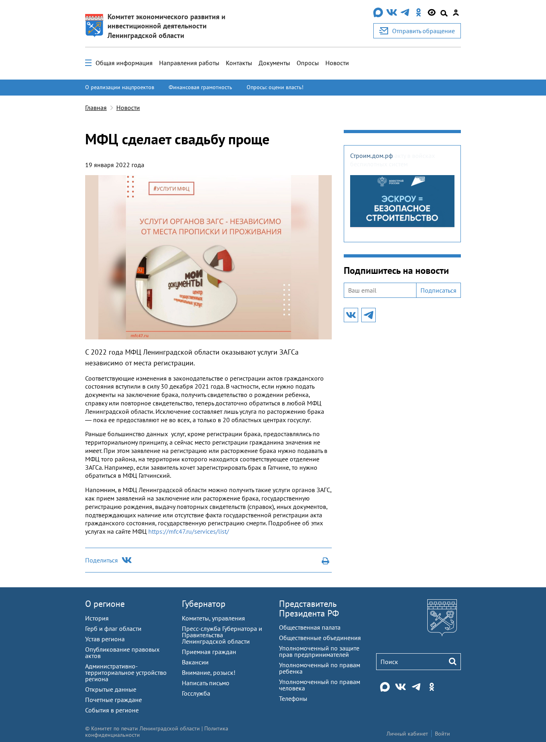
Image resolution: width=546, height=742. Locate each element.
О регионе (105, 603)
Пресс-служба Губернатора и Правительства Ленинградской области (222, 634)
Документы (274, 63)
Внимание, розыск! (208, 672)
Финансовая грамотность (200, 87)
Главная (96, 108)
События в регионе (112, 710)
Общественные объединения (320, 638)
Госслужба (196, 693)
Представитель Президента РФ (309, 608)
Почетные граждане (113, 700)
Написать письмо (205, 683)
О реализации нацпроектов (119, 87)
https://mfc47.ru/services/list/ (188, 531)
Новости (337, 63)
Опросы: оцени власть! (275, 87)
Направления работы (189, 63)
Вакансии (195, 662)
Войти (442, 733)
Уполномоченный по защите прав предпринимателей (319, 651)
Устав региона (105, 639)
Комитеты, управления (213, 618)
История (97, 618)
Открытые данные (110, 689)
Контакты (239, 63)
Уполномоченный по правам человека (319, 685)
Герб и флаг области (113, 628)
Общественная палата (310, 627)
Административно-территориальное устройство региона (126, 672)
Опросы (308, 63)
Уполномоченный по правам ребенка (319, 668)
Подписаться (438, 290)
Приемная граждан (209, 652)
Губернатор (203, 603)
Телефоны (293, 698)
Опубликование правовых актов (122, 652)
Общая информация (124, 63)
